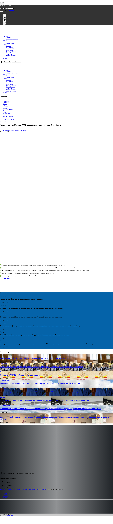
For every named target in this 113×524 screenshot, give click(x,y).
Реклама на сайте (10, 43)
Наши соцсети (10, 48)
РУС (2, 11)
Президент (6, 102)
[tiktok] (5, 7)
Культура (5, 112)
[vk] (6, 7)
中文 (5, 24)
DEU (5, 20)
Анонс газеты (6, 278)
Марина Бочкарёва (11, 55)
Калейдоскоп (6, 113)
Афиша (5, 58)
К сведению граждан (8, 119)
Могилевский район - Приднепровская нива (14, 130)
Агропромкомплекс (8, 109)
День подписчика (17, 121)
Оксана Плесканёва (11, 57)
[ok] (8, 7)
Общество (5, 106)
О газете (5, 44)
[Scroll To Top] (0, 424)
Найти (2, 3)
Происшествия (7, 111)
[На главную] (56, 33)
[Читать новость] (0, 303)
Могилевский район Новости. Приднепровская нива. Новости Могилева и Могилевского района (25, 489)
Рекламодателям (10, 41)
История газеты (10, 47)
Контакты (8, 46)
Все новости (8, 121)
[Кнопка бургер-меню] (1, 66)
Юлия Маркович (10, 53)
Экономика (6, 108)
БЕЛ (5, 16)
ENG (5, 19)
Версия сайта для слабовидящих (12, 62)
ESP (5, 22)
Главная (2, 121)
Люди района (6, 117)
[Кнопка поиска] (0, 64)
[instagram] (1, 7)
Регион (5, 105)
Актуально (6, 101)
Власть (5, 104)
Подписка (5, 36)
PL (4, 17)
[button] (1, 501)
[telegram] (3, 7)
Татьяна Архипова (11, 51)
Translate (11, 10)
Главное (5, 99)
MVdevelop (10, 515)
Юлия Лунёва (9, 54)
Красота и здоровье (8, 116)
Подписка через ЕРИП (12, 39)
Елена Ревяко (9, 50)
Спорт (4, 115)
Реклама (5, 40)
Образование (3, 355)
